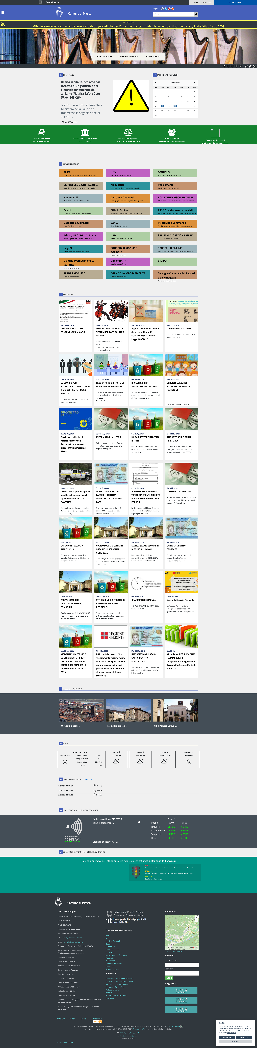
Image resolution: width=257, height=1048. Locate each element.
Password (169, 968)
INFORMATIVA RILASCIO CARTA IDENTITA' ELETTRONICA (143, 657)
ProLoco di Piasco (112, 989)
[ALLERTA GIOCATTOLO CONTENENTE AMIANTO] (75, 311)
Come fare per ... (112, 946)
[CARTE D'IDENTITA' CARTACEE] (181, 528)
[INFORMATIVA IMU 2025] (181, 474)
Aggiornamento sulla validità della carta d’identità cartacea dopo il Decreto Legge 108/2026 (145, 334)
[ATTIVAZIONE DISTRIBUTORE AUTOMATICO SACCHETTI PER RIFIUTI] (111, 582)
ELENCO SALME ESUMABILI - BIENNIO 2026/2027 (145, 547)
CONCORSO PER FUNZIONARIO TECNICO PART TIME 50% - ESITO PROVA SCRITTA (75, 388)
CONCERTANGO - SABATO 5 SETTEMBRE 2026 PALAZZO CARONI (110, 332)
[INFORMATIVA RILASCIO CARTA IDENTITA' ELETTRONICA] (146, 636)
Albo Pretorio (111, 952)
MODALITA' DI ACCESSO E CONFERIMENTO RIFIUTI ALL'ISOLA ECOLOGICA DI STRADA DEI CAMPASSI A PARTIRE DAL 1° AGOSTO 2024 (73, 663)
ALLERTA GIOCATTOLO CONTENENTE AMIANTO (73, 330)
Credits (83, 1018)
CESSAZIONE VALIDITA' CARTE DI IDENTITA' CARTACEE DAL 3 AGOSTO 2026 (109, 497)
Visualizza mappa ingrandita (174, 951)
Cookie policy (231, 1032)
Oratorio (109, 992)
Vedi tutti (88, 779)
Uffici (108, 935)
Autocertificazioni (112, 949)
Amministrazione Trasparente (117, 955)
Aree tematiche (104, 56)
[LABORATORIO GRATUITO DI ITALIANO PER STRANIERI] (111, 365)
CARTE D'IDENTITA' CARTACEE (176, 547)
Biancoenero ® (138, 1029)
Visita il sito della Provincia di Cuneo (119, 981)
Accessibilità (97, 1018)
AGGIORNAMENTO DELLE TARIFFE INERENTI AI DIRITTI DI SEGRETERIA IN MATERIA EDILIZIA (146, 497)
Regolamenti (110, 960)
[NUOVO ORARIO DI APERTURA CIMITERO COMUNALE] (75, 582)
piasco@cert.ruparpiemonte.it (72, 938)
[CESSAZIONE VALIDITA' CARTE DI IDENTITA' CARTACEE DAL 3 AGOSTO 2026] (111, 474)
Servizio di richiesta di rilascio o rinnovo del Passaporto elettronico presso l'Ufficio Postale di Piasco (73, 444)
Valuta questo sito (130, 1032)
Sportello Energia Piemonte (180, 600)
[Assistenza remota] (182, 1026)
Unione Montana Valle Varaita (117, 984)
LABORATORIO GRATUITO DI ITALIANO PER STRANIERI (110, 384)
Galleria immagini (112, 969)
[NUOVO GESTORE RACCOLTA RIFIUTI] (146, 419)
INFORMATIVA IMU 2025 (179, 491)
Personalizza (236, 1041)
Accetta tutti (227, 1037)
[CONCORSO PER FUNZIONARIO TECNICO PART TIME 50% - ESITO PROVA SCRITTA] (75, 365)
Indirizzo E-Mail (171, 960)
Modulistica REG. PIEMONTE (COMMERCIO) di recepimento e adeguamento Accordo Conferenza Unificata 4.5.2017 (181, 661)
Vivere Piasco (153, 56)
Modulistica (110, 958)
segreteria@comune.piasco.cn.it (73, 942)
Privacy (72, 1018)
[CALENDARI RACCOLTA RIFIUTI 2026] (75, 528)
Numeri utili (110, 944)
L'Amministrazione (127, 66)
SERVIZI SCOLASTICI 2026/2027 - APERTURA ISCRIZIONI (179, 386)
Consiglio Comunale (113, 941)
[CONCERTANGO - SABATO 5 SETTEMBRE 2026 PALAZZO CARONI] (111, 311)
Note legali (61, 1018)
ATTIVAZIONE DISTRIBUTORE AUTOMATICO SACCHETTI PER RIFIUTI (110, 603)
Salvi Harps (110, 998)
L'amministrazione (128, 56)
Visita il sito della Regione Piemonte (119, 978)
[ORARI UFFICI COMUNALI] (146, 582)
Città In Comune (174, 1026)
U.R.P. (108, 938)
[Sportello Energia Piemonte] (181, 582)
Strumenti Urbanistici (114, 963)
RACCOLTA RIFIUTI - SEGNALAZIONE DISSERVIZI (145, 384)
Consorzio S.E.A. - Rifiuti (115, 987)
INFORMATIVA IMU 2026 (108, 437)
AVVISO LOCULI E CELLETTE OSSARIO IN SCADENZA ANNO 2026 (109, 549)
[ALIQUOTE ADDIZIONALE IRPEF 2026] (181, 419)
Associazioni (110, 966)
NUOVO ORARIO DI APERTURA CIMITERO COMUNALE (71, 603)
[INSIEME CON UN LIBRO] (181, 311)
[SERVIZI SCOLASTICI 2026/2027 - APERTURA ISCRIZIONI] (181, 365)
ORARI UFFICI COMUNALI (143, 600)
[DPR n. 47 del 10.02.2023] (111, 636)
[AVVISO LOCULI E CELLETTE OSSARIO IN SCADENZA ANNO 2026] (111, 528)
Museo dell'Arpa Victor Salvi (116, 995)
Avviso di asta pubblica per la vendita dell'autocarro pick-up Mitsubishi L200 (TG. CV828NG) (75, 497)
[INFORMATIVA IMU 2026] (111, 419)
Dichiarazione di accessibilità (128, 1035)
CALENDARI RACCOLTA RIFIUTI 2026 (72, 547)
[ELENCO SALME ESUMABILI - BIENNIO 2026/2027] (146, 528)
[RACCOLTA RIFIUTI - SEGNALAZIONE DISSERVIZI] (146, 365)
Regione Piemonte (52, 2)
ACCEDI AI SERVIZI (235, 2)
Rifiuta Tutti (244, 1037)
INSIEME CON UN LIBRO (179, 328)
